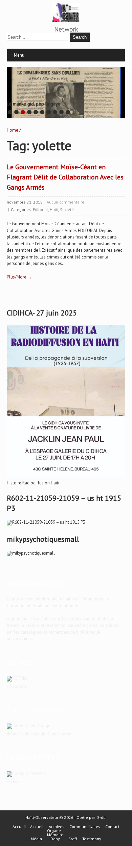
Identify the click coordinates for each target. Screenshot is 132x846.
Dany (55, 839)
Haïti (54, 209)
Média (36, 839)
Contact (112, 827)
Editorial (40, 209)
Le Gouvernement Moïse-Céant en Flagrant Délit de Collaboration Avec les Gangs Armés (65, 177)
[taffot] (66, 477)
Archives (56, 827)
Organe (54, 831)
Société (67, 209)
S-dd (101, 817)
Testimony (91, 839)
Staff (72, 839)
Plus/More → (19, 277)
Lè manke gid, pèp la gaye (34, 104)
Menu (19, 55)
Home (12, 130)
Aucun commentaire (65, 202)
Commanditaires (84, 827)
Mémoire (55, 835)
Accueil (19, 827)
